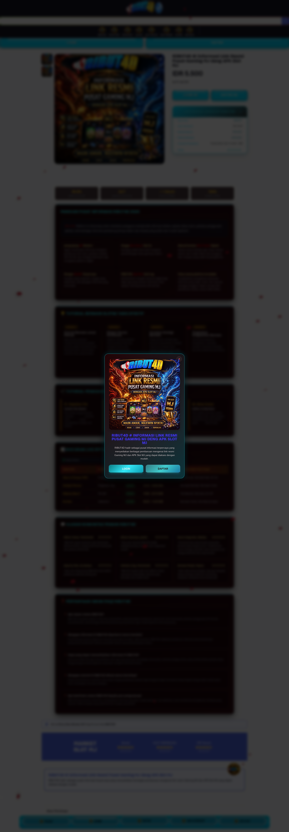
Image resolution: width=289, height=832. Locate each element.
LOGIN (126, 468)
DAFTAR (163, 468)
